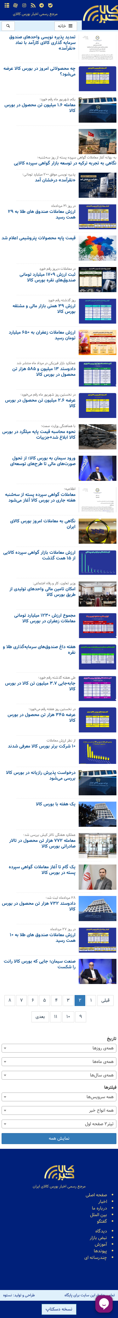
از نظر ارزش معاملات (61, 741)
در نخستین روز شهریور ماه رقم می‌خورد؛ (48, 395)
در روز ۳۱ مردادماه (63, 206)
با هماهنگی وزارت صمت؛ (58, 426)
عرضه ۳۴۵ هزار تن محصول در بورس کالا (42, 718)
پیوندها (100, 1251)
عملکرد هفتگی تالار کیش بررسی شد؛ (49, 835)
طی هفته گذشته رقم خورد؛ (57, 678)
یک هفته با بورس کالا (56, 805)
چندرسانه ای (95, 1257)
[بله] (50, 6)
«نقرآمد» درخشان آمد (55, 181)
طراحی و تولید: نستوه (19, 1295)
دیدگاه (101, 1231)
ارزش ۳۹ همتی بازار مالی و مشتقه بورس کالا (44, 309)
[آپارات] (16, 6)
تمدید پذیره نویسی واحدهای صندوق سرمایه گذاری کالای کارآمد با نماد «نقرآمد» (42, 43)
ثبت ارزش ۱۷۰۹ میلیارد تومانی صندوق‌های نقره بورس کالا (48, 278)
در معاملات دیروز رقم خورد (57, 269)
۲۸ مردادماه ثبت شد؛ (61, 898)
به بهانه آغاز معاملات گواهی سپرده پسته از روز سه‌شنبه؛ (76, 158)
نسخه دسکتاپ (59, 1309)
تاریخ (111, 1039)
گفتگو (102, 1221)
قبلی (105, 1000)
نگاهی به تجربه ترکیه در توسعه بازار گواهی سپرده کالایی (65, 164)
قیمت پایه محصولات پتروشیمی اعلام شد (39, 239)
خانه (62, 26)
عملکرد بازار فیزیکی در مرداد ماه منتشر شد (46, 363)
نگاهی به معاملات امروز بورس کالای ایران (43, 525)
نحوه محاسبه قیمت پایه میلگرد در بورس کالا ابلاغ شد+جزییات (39, 435)
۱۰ (68, 1016)
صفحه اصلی (96, 1195)
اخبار (102, 1201)
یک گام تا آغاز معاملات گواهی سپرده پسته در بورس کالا (42, 870)
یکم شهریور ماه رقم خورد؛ (58, 99)
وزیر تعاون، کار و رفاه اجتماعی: (54, 583)
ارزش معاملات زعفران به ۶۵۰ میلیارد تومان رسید (42, 336)
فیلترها (110, 1087)
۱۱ (55, 1016)
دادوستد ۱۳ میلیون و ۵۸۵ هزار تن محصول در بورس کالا (44, 372)
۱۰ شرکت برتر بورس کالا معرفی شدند (42, 747)
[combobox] (59, 1048)
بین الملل (98, 1215)
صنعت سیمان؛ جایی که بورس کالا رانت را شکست (40, 965)
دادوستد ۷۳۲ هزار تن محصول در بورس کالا (39, 907)
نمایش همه (59, 1138)
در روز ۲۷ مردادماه (63, 929)
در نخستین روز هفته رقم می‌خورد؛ (52, 709)
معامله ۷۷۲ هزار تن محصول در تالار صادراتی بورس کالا (42, 844)
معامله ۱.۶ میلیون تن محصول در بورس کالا (40, 108)
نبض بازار (98, 1238)
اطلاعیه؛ (70, 489)
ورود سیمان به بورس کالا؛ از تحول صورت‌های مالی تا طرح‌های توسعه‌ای (43, 462)
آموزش (101, 1244)
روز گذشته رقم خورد (62, 300)
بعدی (40, 1016)
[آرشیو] (7, 6)
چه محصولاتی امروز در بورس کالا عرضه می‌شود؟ (39, 72)
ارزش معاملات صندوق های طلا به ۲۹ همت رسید (42, 215)
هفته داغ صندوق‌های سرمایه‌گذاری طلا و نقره (39, 650)
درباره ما (99, 1208)
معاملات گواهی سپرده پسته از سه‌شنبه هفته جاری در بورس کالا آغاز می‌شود (40, 498)
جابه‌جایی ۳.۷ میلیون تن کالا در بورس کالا (40, 687)
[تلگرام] (41, 6)
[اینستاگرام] (24, 6)
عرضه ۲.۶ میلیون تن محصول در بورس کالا (40, 404)
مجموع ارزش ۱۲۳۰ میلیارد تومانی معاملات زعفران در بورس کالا (45, 619)
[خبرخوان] (33, 6)
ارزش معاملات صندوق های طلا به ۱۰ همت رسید (43, 938)
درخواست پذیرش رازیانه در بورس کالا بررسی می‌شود (41, 776)
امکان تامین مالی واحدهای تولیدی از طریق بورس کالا (42, 592)
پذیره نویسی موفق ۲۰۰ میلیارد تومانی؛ (49, 175)
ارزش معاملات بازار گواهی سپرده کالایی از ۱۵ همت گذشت (39, 556)
